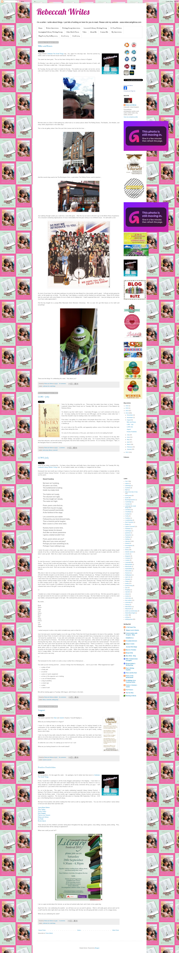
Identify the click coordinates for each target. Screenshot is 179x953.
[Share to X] (73, 384)
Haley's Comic (130, 644)
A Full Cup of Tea (131, 627)
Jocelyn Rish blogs (131, 647)
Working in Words (131, 696)
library (50, 450)
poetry (127, 583)
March (129, 444)
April (128, 442)
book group (45, 450)
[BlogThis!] (71, 384)
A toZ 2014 (76, 36)
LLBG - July (43, 396)
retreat (127, 594)
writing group (55, 699)
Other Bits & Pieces (72, 32)
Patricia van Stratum (44, 815)
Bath (126, 490)
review (127, 596)
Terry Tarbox (41, 809)
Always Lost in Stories (132, 630)
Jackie (62, 718)
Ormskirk (127, 579)
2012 (127, 452)
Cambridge (128, 502)
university (128, 602)
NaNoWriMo (128, 568)
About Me (93, 32)
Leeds (127, 547)
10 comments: (62, 383)
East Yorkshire (129, 522)
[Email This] (69, 384)
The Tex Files (130, 693)
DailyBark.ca (130, 638)
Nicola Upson (42, 821)
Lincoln (127, 554)
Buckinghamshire (130, 499)
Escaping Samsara (131, 641)
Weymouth (128, 608)
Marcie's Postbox (131, 650)
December (130, 415)
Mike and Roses (45, 46)
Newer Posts (42, 930)
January (129, 449)
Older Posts (115, 930)
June (128, 437)
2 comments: (62, 920)
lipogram (127, 556)
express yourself (47, 759)
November (130, 417)
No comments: (63, 697)
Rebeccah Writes (63, 11)
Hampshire (128, 535)
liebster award (129, 552)
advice (127, 483)
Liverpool (128, 558)
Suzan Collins (42, 811)
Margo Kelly (129, 653)
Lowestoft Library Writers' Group (47, 467)
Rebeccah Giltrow (43, 817)
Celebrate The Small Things (55, 53)
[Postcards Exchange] (133, 357)
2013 (127, 413)
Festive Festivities (47, 767)
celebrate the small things (49, 386)
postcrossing (128, 585)
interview (127, 541)
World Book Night (130, 613)
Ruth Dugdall (42, 813)
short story (128, 598)
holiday (127, 539)
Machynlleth (128, 564)
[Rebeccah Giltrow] (125, 89)
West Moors (128, 606)
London (127, 560)
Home (40, 28)
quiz (126, 587)
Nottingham (128, 575)
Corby (127, 516)
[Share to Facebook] (75, 384)
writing (127, 617)
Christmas (128, 509)
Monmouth (128, 566)
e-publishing (128, 520)
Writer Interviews (52, 28)
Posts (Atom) (49, 933)
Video (84, 32)
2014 (127, 410)
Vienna (127, 604)
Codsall (127, 514)
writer (126, 615)
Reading (127, 590)
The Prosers (129, 690)
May (128, 439)
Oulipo (127, 581)
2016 (127, 406)
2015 (127, 408)
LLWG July (43, 457)
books (127, 497)
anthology (128, 485)
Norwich (127, 573)
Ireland (127, 543)
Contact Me (104, 32)
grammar (127, 533)
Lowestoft (55, 450)
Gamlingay (128, 531)
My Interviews (117, 32)
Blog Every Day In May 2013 (48, 36)
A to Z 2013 (65, 36)
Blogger (97, 948)
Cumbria (127, 518)
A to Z (126, 481)
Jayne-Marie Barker (44, 807)
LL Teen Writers (116, 28)
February (129, 447)
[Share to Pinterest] (77, 384)
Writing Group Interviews (71, 28)
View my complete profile (131, 117)
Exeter (127, 524)
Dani (55, 718)
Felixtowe (128, 528)
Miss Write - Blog (131, 656)
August (41, 710)
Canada (127, 504)
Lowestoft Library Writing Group (95, 28)
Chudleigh (128, 511)
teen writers (128, 600)
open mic (127, 577)
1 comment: (62, 447)
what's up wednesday (131, 611)
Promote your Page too (129, 91)
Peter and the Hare (131, 673)
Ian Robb (40, 819)
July (128, 435)
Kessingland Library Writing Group (51, 32)
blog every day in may (131, 492)
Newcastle (128, 571)
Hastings (127, 537)
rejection (127, 592)
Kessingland (128, 545)
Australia (127, 487)
